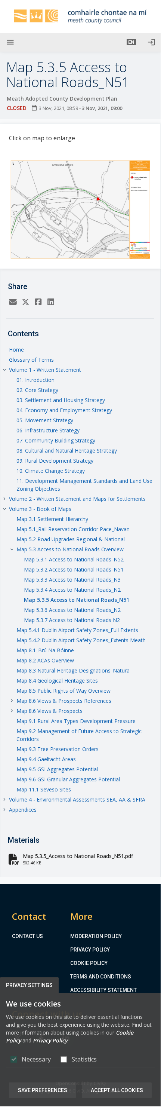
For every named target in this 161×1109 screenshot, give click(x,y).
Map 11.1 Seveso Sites (43, 789)
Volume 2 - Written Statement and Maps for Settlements (77, 498)
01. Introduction (35, 379)
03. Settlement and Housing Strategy (60, 400)
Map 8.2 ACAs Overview (45, 660)
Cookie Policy (89, 963)
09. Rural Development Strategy (54, 460)
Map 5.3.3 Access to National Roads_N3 (72, 579)
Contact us (27, 936)
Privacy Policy (90, 950)
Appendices (23, 809)
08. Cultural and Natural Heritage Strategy (66, 450)
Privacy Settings (29, 985)
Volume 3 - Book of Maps (40, 508)
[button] (131, 42)
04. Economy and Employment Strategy (64, 410)
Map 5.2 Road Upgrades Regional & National (70, 539)
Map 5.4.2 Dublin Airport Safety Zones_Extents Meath (81, 640)
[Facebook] (38, 302)
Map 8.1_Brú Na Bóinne (45, 650)
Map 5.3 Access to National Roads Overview (70, 549)
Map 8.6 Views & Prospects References (63, 700)
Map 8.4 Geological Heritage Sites (57, 680)
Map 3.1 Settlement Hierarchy (52, 519)
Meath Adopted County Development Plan (62, 98)
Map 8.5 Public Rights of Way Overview (63, 690)
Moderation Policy (96, 936)
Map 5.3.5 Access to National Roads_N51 (76, 599)
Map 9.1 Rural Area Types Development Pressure (76, 720)
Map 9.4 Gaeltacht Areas (46, 759)
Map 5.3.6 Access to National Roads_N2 (72, 609)
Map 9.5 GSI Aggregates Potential (57, 769)
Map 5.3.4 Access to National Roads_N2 (72, 589)
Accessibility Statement (103, 990)
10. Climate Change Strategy (50, 470)
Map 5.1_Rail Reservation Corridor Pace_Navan (73, 529)
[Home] (80, 16)
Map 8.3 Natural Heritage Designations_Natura (73, 670)
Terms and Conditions (100, 977)
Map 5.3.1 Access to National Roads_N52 (74, 559)
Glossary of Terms (31, 359)
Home (16, 349)
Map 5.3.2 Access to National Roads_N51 (74, 569)
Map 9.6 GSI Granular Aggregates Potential (68, 779)
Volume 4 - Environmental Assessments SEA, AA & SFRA (77, 799)
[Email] (13, 302)
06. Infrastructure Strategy (48, 430)
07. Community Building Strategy (55, 440)
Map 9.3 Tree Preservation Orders (57, 749)
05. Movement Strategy (44, 420)
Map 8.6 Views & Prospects (49, 710)
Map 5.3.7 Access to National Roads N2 (72, 620)
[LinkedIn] (51, 302)
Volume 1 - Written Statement (45, 369)
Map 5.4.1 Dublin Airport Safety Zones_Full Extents (77, 630)
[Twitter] (25, 302)
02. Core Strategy (37, 389)
